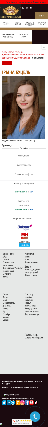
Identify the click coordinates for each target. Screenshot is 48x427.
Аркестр (5, 309)
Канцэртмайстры (9, 303)
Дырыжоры (7, 306)
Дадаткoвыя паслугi (32, 314)
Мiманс (5, 320)
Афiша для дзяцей (31, 272)
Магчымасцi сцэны (32, 311)
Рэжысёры (6, 314)
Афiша (5, 257)
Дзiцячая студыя (31, 275)
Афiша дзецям (8, 265)
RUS (27, 8)
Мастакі (6, 317)
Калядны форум (9, 271)
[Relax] (24, 244)
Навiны (5, 277)
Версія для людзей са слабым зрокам (26, 2)
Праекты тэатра (30, 306)
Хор (4, 311)
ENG (31, 8)
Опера (27, 257)
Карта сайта (7, 274)
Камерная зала (8, 262)
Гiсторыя (28, 303)
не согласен (37, 57)
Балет (27, 260)
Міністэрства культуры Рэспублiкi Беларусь (20, 387)
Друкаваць (7, 145)
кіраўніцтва (29, 297)
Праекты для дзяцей (32, 270)
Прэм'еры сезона (31, 262)
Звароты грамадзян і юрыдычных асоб (17, 398)
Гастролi (6, 260)
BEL (23, 8)
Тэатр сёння (29, 300)
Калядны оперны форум (34, 338)
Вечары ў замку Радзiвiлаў (12, 268)
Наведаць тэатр (31, 309)
